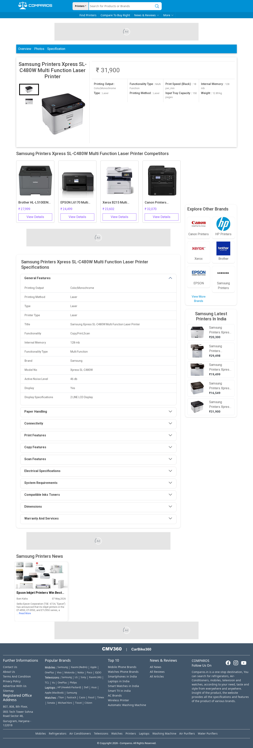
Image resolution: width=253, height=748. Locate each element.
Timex (100, 697)
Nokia (80, 672)
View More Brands (199, 299)
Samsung (63, 667)
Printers (79, 6)
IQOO (98, 672)
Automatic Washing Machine (127, 705)
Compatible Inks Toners (42, 495)
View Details (35, 217)
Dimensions (33, 506)
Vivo (59, 672)
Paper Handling (35, 411)
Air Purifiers (187, 733)
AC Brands (115, 695)
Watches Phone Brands (123, 672)
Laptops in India (118, 681)
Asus (94, 687)
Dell (86, 687)
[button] (63, 113)
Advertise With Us (14, 686)
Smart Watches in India (123, 686)
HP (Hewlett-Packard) (69, 687)
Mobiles (40, 733)
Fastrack (71, 697)
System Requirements (41, 483)
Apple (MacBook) (54, 692)
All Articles (157, 676)
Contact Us (10, 667)
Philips (73, 682)
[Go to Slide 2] (29, 101)
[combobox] (121, 6)
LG (76, 677)
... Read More (24, 613)
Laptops (144, 733)
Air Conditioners (80, 733)
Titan (61, 697)
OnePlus (49, 672)
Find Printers (87, 15)
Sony (83, 677)
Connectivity (33, 423)
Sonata (51, 702)
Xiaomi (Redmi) (79, 667)
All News (155, 667)
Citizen (88, 702)
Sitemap (8, 691)
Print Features (35, 435)
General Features (37, 278)
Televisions (101, 733)
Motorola (69, 672)
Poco (89, 672)
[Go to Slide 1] (29, 89)
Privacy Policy (12, 681)
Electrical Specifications (42, 471)
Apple (93, 667)
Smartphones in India (122, 676)
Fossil (91, 697)
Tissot (78, 702)
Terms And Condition (17, 676)
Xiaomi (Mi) (95, 677)
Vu (53, 682)
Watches (117, 733)
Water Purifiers (208, 733)
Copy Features (35, 447)
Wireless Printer (118, 700)
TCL (47, 682)
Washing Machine (164, 733)
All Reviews (157, 672)
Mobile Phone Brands (122, 667)
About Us (9, 672)
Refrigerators (57, 733)
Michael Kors (65, 702)
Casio (82, 697)
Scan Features (35, 459)
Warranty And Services (41, 518)
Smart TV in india (119, 691)
